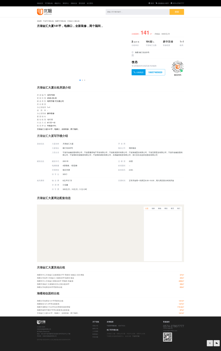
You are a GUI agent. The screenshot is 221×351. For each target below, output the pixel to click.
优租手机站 (121, 326)
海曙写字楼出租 (60, 21)
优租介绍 (95, 326)
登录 (152, 3)
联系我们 (95, 334)
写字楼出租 (49, 3)
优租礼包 (74, 3)
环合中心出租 (131, 333)
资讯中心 (66, 3)
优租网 (39, 21)
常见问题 (95, 337)
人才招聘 (95, 331)
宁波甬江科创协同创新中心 (115, 336)
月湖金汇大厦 (45, 135)
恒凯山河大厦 (121, 333)
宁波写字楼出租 (48, 21)
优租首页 (40, 3)
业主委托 (90, 3)
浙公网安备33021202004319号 (60, 339)
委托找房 (82, 3)
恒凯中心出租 (141, 333)
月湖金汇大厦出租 (73, 21)
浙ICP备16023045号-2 (44, 339)
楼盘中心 (58, 3)
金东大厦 (128, 336)
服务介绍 (95, 328)
